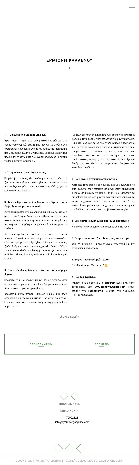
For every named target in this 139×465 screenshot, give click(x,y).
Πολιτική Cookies (75, 460)
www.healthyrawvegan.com (110, 286)
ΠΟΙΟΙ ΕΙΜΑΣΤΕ (69, 403)
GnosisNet (117, 460)
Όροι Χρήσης (24, 460)
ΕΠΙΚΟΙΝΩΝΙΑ (69, 410)
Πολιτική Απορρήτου (48, 460)
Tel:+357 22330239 (82, 295)
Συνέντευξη (69, 317)
